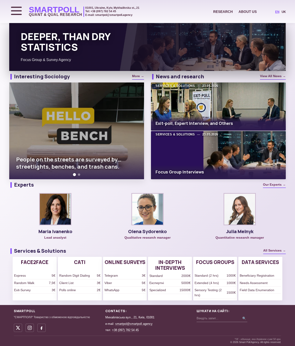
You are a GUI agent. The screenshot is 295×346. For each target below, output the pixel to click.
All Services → (274, 250)
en (277, 12)
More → (138, 76)
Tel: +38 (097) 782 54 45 (100, 11)
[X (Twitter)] (18, 328)
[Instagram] (30, 328)
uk (284, 12)
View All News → (273, 76)
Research (223, 12)
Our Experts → (274, 184)
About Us (248, 12)
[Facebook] (41, 328)
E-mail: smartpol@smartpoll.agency (109, 15)
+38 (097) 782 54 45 (125, 330)
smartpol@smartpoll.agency (134, 323)
